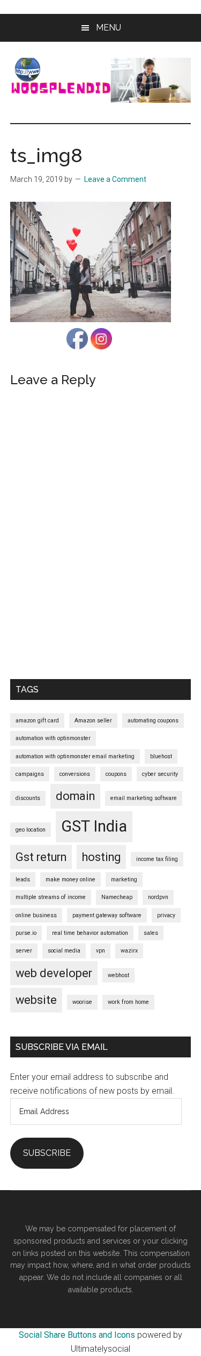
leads (23, 879)
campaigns (30, 774)
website (36, 1000)
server (24, 950)
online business (36, 915)
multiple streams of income (51, 897)
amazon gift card (37, 720)
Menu (108, 27)
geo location (31, 829)
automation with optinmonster (53, 738)
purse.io (26, 933)
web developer (54, 973)
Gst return (41, 857)
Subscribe (47, 1153)
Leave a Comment (115, 179)
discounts (28, 798)
